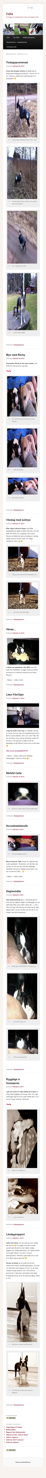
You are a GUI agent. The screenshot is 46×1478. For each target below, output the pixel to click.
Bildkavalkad (10, 1429)
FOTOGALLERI (11, 47)
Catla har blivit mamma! (15, 1440)
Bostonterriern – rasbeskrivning (17, 42)
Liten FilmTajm (15, 694)
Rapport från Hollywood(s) (15, 1432)
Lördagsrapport (15, 1234)
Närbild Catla (14, 773)
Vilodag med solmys (18, 520)
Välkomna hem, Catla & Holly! (17, 1435)
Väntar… (11, 629)
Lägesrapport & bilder (14, 1427)
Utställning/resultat (29, 37)
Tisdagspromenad (17, 62)
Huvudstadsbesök (17, 825)
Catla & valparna (12, 1437)
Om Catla (16, 37)
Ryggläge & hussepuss (13, 1081)
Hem (8, 37)
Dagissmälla (13, 891)
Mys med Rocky (15, 354)
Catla (9, 14)
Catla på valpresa (12, 1442)
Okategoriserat (19, 345)
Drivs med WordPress (23, 1462)
